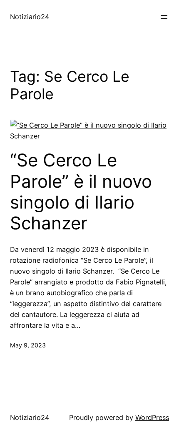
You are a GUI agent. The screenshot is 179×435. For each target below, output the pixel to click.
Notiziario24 (29, 17)
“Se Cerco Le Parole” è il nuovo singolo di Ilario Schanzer (81, 192)
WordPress (152, 417)
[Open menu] (164, 17)
